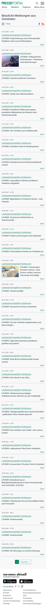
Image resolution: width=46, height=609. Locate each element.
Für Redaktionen (29, 590)
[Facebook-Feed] (39, 24)
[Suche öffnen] (37, 3)
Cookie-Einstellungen (11, 601)
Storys (4, 7)
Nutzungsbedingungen (32, 593)
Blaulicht (15, 7)
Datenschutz (8, 598)
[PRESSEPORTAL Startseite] (12, 3)
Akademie (7, 595)
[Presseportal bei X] (18, 587)
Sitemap (6, 604)
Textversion (27, 598)
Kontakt (6, 593)
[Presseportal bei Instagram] (21, 586)
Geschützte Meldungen (32, 604)
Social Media (28, 601)
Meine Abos (39, 7)
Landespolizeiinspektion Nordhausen (16, 35)
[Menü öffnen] (42, 3)
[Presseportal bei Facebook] (15, 587)
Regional (26, 7)
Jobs (25, 595)
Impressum (7, 590)
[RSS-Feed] (42, 24)
